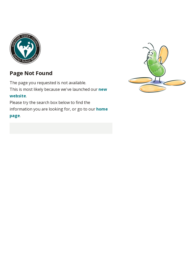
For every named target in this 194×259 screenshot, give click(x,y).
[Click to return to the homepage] (25, 48)
